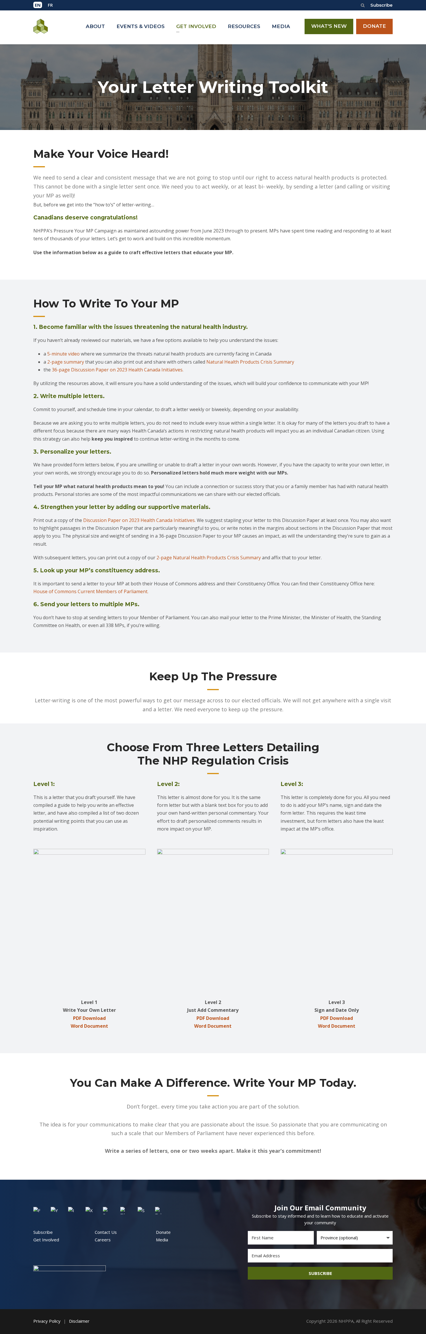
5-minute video (63, 354)
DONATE (374, 26)
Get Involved (46, 1240)
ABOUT (95, 26)
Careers (103, 1240)
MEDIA (281, 26)
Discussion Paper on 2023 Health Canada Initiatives (139, 520)
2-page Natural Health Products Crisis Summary (208, 557)
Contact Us (106, 1232)
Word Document (89, 1026)
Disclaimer (79, 1321)
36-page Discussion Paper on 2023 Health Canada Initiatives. (117, 370)
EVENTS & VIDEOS (140, 26)
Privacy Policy (47, 1321)
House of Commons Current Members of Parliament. (90, 591)
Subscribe (381, 5)
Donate (163, 1232)
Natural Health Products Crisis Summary (250, 362)
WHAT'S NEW (329, 26)
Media (162, 1240)
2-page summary (65, 362)
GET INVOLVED (196, 26)
